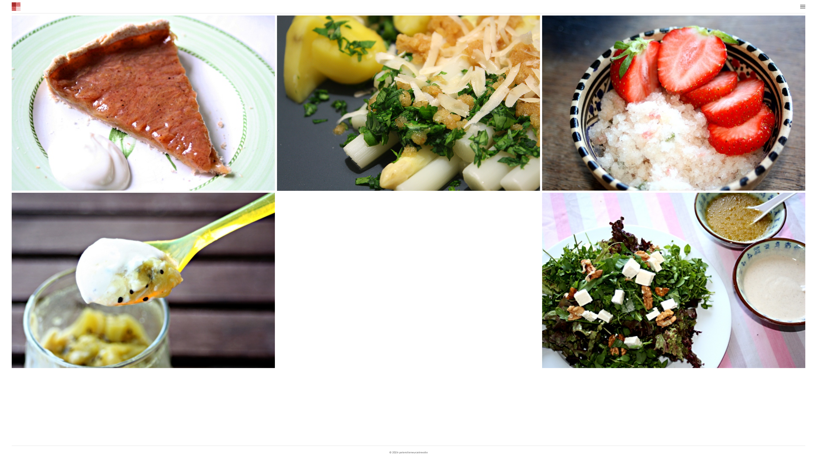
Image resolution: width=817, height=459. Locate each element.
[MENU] (802, 5)
